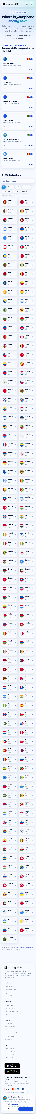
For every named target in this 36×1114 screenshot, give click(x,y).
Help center (8, 1023)
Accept (25, 1109)
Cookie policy (9, 1054)
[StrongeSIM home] (11, 4)
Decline (10, 1109)
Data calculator (10, 1030)
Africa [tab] (16, 191)
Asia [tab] (18, 187)
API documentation (11, 1011)
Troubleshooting (10, 1036)
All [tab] (3, 187)
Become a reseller (11, 1008)
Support (7, 1020)
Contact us (8, 1039)
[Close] (32, 1097)
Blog (6, 1014)
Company (8, 1001)
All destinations (9, 986)
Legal (6, 1045)
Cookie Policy (14, 1104)
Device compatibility (11, 1033)
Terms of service (10, 1051)
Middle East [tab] (6, 191)
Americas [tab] (26, 187)
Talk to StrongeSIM (27, 947)
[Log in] (27, 4)
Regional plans (9, 993)
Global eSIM (8, 996)
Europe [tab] (10, 187)
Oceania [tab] (25, 191)
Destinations (8, 983)
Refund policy (9, 1058)
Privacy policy (9, 1048)
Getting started (10, 1027)
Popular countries (10, 990)
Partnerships (9, 1005)
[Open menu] (31, 4)
